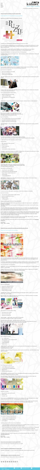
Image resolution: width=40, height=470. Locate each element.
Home (2, 7)
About (2, 5)
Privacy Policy (7, 469)
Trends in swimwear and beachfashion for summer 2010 (11, 448)
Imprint (3, 469)
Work (1, 4)
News (2, 3)
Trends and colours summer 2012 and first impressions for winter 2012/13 (14, 228)
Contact (2, 6)
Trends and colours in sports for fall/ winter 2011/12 (10, 455)
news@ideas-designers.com (5, 434)
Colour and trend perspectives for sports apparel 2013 (11, 13)
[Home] (33, 6)
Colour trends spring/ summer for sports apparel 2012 (10, 441)
